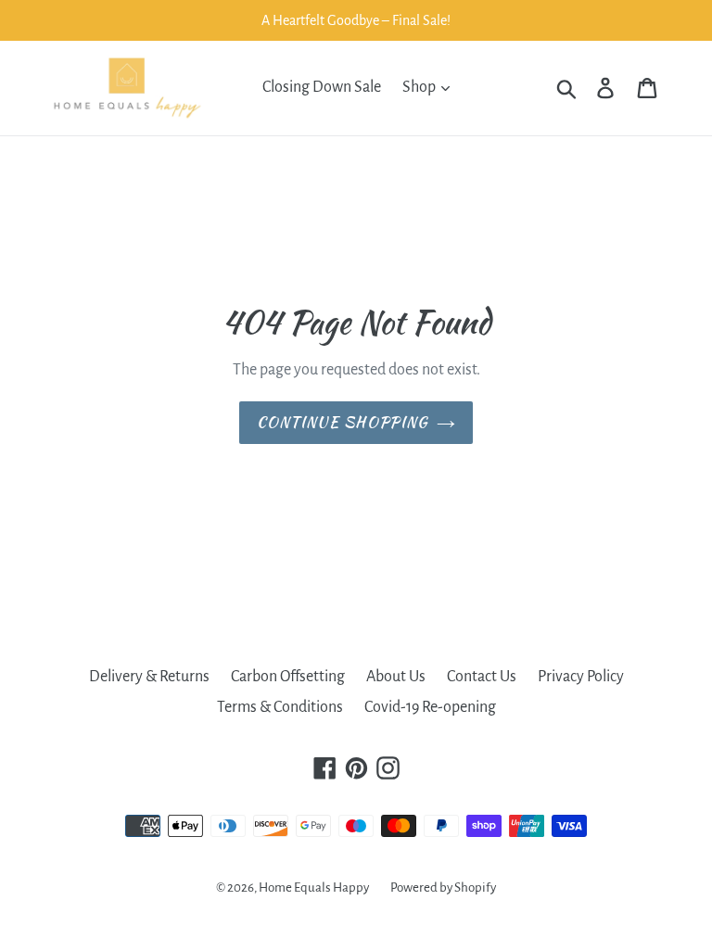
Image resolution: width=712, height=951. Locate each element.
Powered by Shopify (443, 887)
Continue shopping (342, 422)
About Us (396, 676)
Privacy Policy (581, 676)
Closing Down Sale (321, 87)
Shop (420, 87)
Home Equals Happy (314, 887)
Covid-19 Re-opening (430, 707)
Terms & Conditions (280, 707)
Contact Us (481, 676)
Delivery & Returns (149, 676)
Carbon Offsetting (288, 676)
